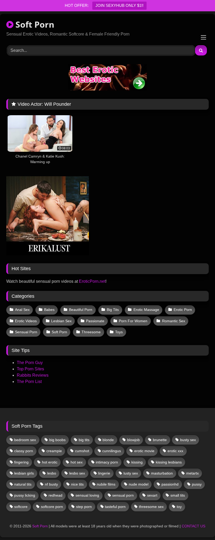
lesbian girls (24, 473)
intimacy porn (107, 462)
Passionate (95, 321)
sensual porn (123, 495)
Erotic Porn (183, 309)
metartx (192, 473)
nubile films (106, 484)
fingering (21, 462)
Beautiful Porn (80, 309)
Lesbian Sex (61, 321)
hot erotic (49, 462)
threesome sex (151, 506)
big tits (84, 440)
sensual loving (87, 495)
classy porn (23, 451)
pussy (197, 484)
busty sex (188, 440)
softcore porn (52, 506)
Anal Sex (22, 309)
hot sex (77, 462)
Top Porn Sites (30, 369)
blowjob (133, 440)
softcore (21, 506)
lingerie (104, 473)
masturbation (162, 473)
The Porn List (29, 381)
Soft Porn (33, 24)
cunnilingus (111, 451)
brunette (160, 440)
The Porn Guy (30, 362)
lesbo (51, 473)
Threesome (91, 332)
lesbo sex (77, 473)
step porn (84, 506)
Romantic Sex (173, 321)
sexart (152, 495)
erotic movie (144, 451)
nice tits (77, 484)
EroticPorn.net (92, 281)
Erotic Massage (146, 309)
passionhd (170, 484)
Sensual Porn (26, 332)
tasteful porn (115, 506)
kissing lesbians (169, 462)
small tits (177, 495)
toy (179, 506)
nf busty (51, 484)
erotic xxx (175, 451)
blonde (108, 440)
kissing (137, 462)
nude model (138, 484)
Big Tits (113, 309)
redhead (55, 495)
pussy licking (24, 495)
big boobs (57, 440)
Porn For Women (133, 321)
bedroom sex (25, 440)
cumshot (82, 451)
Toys (119, 332)
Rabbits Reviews (33, 375)
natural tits (22, 484)
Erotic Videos (26, 321)
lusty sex (130, 473)
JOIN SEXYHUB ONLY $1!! (119, 5)
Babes (49, 309)
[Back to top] (199, 524)
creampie (54, 451)
